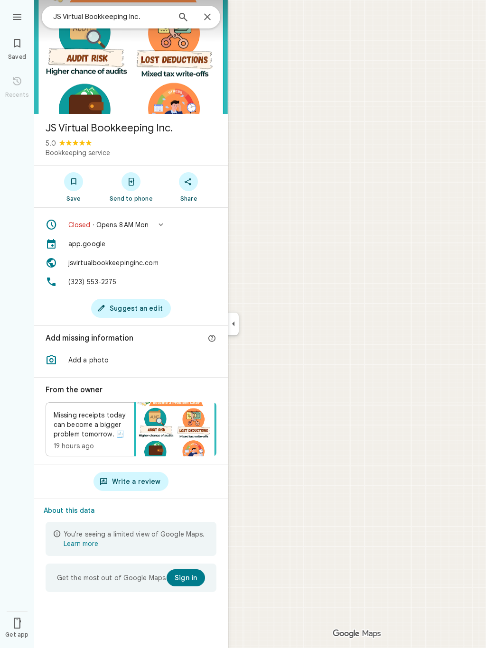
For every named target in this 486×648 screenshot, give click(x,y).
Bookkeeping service (78, 152)
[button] (131, 224)
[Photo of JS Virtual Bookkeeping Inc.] (131, 57)
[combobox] (111, 16)
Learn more (81, 543)
